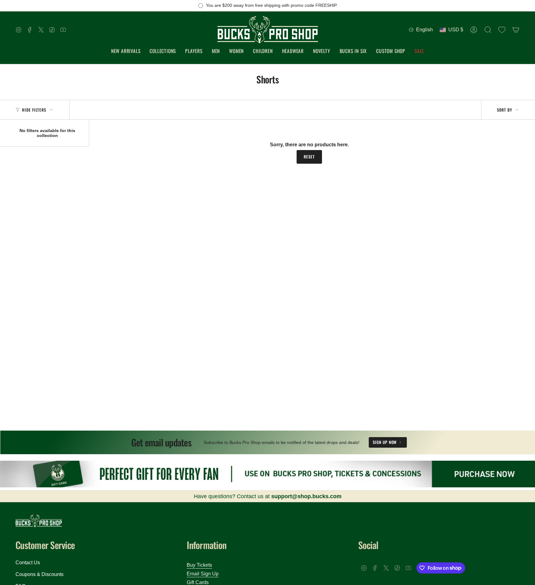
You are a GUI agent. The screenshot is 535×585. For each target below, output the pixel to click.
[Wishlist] (502, 30)
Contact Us (27, 562)
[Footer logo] (38, 521)
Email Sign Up (203, 573)
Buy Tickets (199, 565)
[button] (163, 51)
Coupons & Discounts (39, 574)
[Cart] (516, 29)
